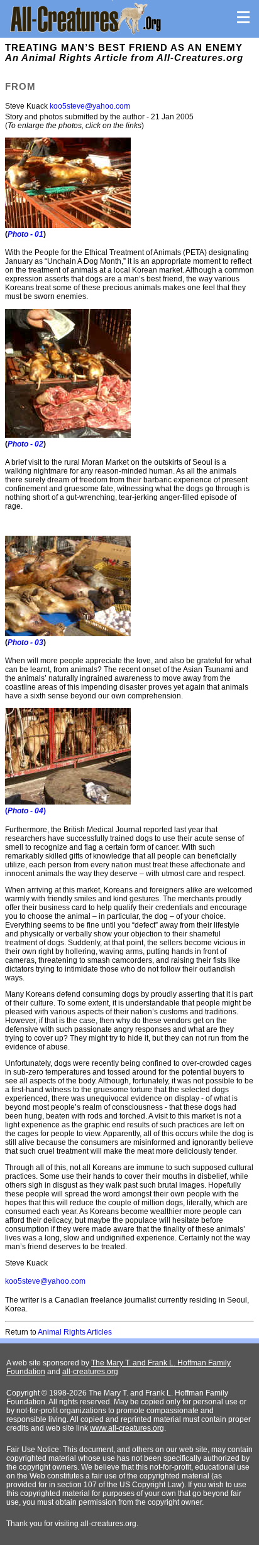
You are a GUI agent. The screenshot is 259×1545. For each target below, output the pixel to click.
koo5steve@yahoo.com (90, 106)
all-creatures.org (90, 1371)
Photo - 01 (25, 234)
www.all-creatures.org (127, 1428)
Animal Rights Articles (75, 1332)
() (25, 810)
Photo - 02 (25, 444)
